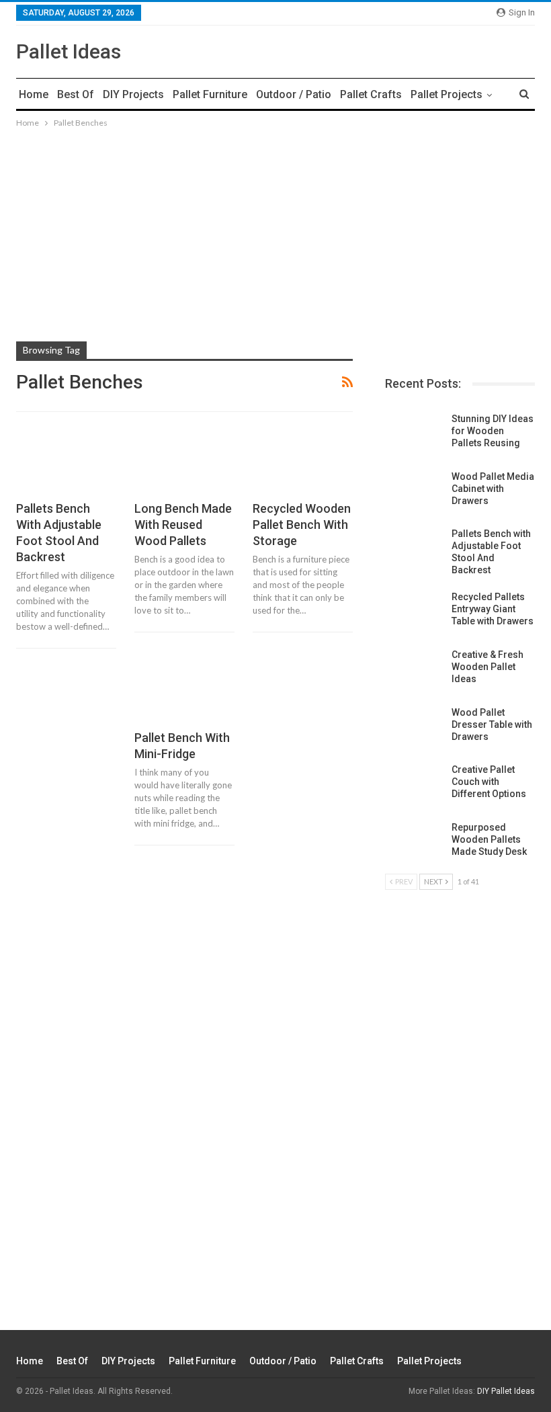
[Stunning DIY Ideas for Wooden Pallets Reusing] (414, 434)
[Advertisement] (275, 224)
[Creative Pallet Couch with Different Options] (414, 784)
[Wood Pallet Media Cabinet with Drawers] (414, 491)
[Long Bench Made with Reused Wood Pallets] (184, 462)
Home (33, 94)
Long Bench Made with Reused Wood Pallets (183, 524)
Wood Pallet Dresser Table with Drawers (492, 724)
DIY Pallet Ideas (506, 1391)
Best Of (75, 94)
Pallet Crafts (371, 94)
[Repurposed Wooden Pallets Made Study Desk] (414, 842)
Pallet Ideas (68, 51)
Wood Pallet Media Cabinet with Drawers (493, 488)
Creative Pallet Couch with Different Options (489, 781)
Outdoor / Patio (293, 94)
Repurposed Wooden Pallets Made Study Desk (489, 839)
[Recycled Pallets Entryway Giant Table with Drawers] (414, 612)
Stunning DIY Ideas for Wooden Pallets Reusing (493, 430)
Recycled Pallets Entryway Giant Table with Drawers (493, 608)
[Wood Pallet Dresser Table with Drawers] (414, 727)
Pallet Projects (446, 94)
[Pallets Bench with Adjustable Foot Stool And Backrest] (66, 462)
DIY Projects (133, 94)
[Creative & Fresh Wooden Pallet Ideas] (414, 670)
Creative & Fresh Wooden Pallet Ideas (487, 666)
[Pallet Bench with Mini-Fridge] (184, 692)
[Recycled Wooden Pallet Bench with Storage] (303, 462)
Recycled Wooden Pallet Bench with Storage (302, 524)
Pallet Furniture (210, 94)
